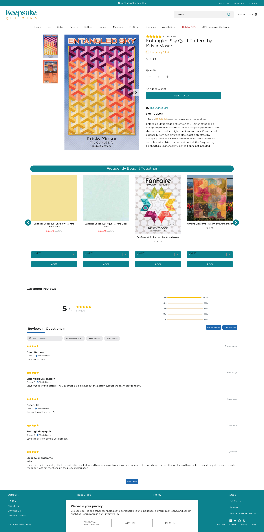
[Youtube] (235, 520)
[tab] (119, 271)
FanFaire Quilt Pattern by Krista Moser (158, 237)
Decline (171, 523)
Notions (103, 27)
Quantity (151, 70)
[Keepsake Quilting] (21, 14)
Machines (118, 27)
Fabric (37, 27)
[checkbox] (112, 338)
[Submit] (229, 14)
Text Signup (238, 3)
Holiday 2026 (189, 27)
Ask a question (213, 327)
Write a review (230, 327)
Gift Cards (234, 501)
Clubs (60, 27)
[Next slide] (236, 222)
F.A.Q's (12, 501)
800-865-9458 (224, 3)
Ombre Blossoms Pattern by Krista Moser (210, 223)
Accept (130, 523)
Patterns (73, 27)
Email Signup (252, 3)
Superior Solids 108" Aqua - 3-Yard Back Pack (106, 225)
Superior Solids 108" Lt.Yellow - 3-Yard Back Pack (54, 225)
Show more (132, 481)
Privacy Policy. (111, 513)
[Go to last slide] (28, 222)
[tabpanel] (132, 411)
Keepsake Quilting (23, 524)
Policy (253, 524)
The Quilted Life (159, 107)
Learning (244, 524)
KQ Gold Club (161, 119)
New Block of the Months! (132, 3)
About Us (13, 505)
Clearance (150, 27)
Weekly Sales (169, 27)
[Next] (136, 92)
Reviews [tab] (35, 328)
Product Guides (17, 515)
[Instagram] (239, 520)
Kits (49, 27)
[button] (156, 89)
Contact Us (14, 510)
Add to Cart (183, 95)
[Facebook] (230, 520)
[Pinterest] (244, 520)
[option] (101, 92)
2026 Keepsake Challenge (216, 27)
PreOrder (134, 27)
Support (232, 524)
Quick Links (220, 524)
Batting (88, 27)
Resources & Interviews (242, 513)
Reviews (234, 507)
